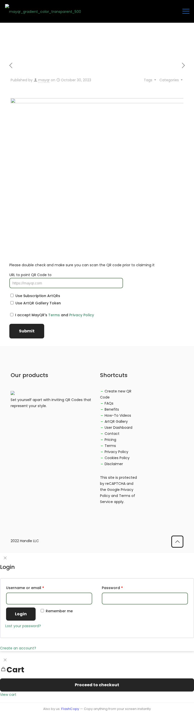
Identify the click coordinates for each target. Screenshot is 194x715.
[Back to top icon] (177, 542)
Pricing (110, 439)
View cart (8, 694)
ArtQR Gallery (116, 421)
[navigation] (97, 676)
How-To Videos (118, 415)
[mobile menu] (186, 11)
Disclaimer (114, 463)
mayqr (44, 80)
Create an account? (18, 648)
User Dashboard (118, 427)
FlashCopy (70, 708)
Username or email (25, 587)
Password (112, 587)
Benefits (112, 409)
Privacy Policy (81, 314)
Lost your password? (23, 625)
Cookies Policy (117, 457)
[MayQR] (43, 11)
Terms (54, 314)
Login (21, 614)
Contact (112, 433)
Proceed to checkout (97, 685)
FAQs (109, 403)
